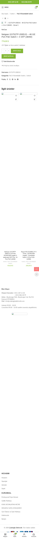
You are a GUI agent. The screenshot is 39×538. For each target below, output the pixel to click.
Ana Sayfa (5, 14)
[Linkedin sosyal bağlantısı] (15, 79)
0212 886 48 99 (27, 2)
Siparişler (4, 481)
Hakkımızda (5, 515)
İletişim (4, 519)
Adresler (4, 485)
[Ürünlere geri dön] (5, 18)
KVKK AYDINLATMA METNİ (11, 504)
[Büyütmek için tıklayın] (5, 22)
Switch (12, 14)
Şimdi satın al (9, 56)
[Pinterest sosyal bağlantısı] (12, 79)
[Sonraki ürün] (8, 18)
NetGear (4, 29)
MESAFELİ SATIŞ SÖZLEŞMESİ (12, 508)
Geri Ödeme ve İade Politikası (11, 512)
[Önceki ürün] (3, 18)
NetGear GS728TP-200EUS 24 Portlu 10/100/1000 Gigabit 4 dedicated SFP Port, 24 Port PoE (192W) (10, 255)
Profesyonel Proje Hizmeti (10, 497)
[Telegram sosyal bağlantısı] (17, 79)
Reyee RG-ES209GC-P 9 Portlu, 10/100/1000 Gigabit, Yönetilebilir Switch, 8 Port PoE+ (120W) (28, 255)
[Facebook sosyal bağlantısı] (7, 79)
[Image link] (19, 391)
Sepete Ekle (17, 51)
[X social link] (10, 79)
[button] (16, 99)
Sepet (3, 488)
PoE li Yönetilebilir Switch (25, 14)
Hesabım (4, 478)
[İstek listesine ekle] (16, 95)
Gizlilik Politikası (7, 501)
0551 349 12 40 (13, 2)
